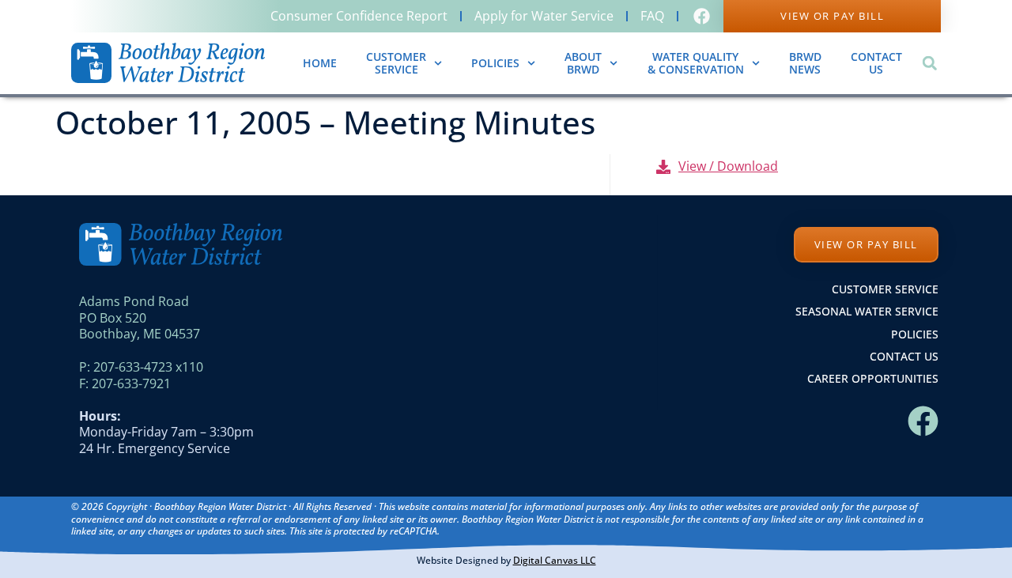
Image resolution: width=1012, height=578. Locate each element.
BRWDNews (805, 63)
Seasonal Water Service (866, 311)
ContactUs (876, 63)
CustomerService (396, 63)
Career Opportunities (872, 378)
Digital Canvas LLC (554, 560)
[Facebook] (923, 421)
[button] (929, 63)
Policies (495, 62)
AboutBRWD (583, 63)
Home (320, 62)
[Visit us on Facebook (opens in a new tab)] (703, 16)
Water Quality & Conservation (696, 63)
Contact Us (904, 356)
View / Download (728, 166)
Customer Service (885, 289)
